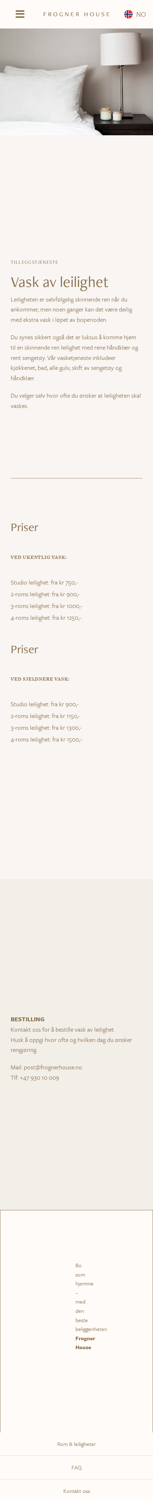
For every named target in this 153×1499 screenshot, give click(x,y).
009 (54, 1077)
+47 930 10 (34, 1077)
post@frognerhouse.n (51, 1067)
